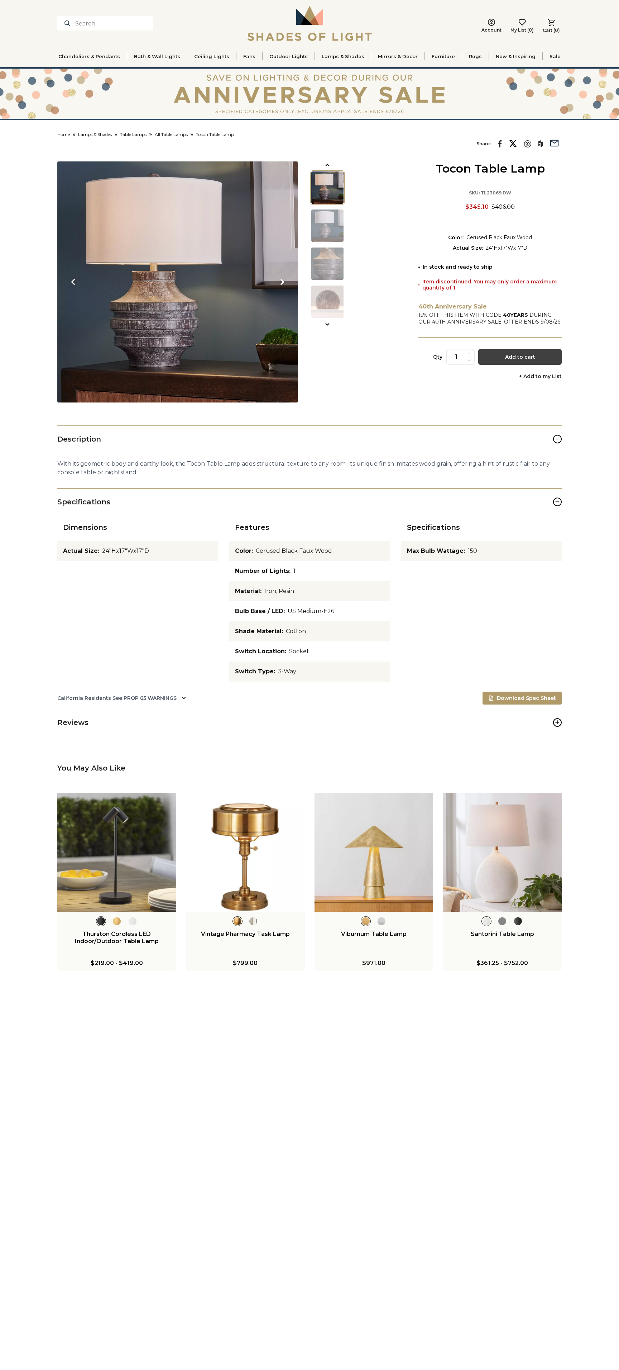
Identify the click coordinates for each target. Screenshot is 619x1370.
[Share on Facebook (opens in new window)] (500, 143)
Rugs (475, 56)
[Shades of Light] (310, 23)
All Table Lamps (171, 134)
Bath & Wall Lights (157, 56)
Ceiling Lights (211, 56)
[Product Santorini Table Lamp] (502, 852)
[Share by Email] (554, 142)
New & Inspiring (516, 56)
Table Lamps (133, 134)
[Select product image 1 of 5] (327, 187)
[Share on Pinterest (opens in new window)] (527, 143)
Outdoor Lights (288, 56)
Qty (437, 357)
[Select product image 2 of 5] (327, 225)
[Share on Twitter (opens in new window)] (513, 143)
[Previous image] (73, 281)
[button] (177, 281)
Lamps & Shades (343, 56)
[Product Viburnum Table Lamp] (374, 852)
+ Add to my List (540, 376)
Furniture (443, 56)
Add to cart (520, 357)
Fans (249, 56)
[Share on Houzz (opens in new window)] (540, 143)
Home (63, 134)
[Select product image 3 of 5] (327, 264)
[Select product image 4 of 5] (327, 302)
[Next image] (282, 281)
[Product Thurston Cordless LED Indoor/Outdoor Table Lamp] (116, 852)
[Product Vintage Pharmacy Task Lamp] (245, 852)
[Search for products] (68, 23)
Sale (555, 56)
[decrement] (469, 360)
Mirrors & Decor (398, 56)
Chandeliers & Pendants (89, 56)
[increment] (469, 353)
